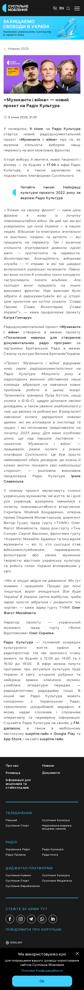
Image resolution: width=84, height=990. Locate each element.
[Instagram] (20, 919)
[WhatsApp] (42, 919)
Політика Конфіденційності (42, 970)
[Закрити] (77, 954)
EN (61, 8)
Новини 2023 (18, 48)
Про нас (12, 765)
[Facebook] (10, 919)
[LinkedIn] (53, 919)
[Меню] (77, 8)
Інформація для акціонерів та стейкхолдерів (18, 783)
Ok (42, 981)
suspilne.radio (37, 733)
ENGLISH (16, 942)
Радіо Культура (66, 128)
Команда (13, 772)
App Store (13, 739)
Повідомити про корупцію (34, 929)
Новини (48, 765)
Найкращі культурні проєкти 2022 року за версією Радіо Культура (50, 192)
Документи (51, 772)
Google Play (64, 733)
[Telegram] (31, 919)
